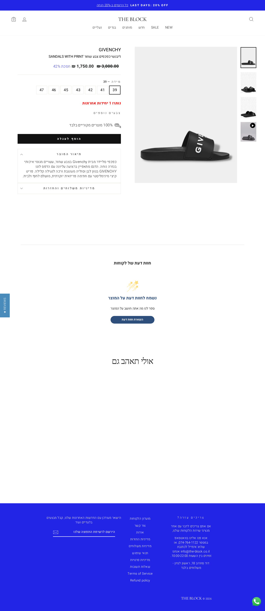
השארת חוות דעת (132, 319)
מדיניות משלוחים (140, 546)
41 (102, 90)
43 (78, 90)
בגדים (112, 27)
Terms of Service (140, 573)
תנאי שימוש (140, 553)
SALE (155, 27)
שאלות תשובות (140, 566)
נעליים (97, 27)
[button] (5, 305)
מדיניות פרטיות (140, 560)
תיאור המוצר (69, 154)
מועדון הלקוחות (140, 518)
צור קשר (140, 525)
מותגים (127, 27)
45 (66, 90)
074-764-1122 (188, 542)
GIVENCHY (110, 50)
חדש (142, 27)
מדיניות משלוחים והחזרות (69, 188)
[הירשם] (55, 532)
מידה (112, 82)
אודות (140, 532)
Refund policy (140, 580)
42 (90, 90)
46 (54, 90)
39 (115, 90)
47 (42, 90)
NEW (168, 27)
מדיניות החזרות (140, 539)
